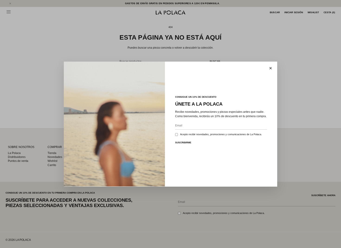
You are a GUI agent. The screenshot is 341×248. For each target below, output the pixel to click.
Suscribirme (183, 142)
